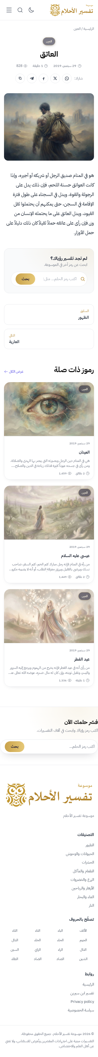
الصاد (60, 959)
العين (77, 28)
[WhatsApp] (67, 78)
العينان (84, 452)
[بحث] (20, 10)
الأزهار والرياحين (83, 888)
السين (15, 949)
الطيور (90, 845)
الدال (15, 940)
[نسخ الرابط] (20, 78)
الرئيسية (88, 28)
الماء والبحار (85, 897)
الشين (83, 959)
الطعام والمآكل (83, 871)
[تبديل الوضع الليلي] (31, 10)
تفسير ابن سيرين (82, 993)
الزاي (38, 949)
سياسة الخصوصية (81, 1010)
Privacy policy (82, 1001)
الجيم (83, 940)
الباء (60, 930)
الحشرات (88, 862)
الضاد (37, 959)
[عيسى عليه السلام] (49, 513)
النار (91, 905)
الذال (83, 949)
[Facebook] (43, 78)
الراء (60, 949)
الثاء (14, 930)
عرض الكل (16, 371)
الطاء (15, 959)
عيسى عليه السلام (75, 556)
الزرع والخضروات (82, 879)
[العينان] (49, 409)
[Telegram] (31, 78)
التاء (37, 930)
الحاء (60, 940)
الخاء (37, 940)
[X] (55, 78)
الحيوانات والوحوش (80, 854)
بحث (25, 279)
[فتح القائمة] (9, 10)
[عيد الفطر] (49, 616)
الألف (83, 930)
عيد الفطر (82, 659)
